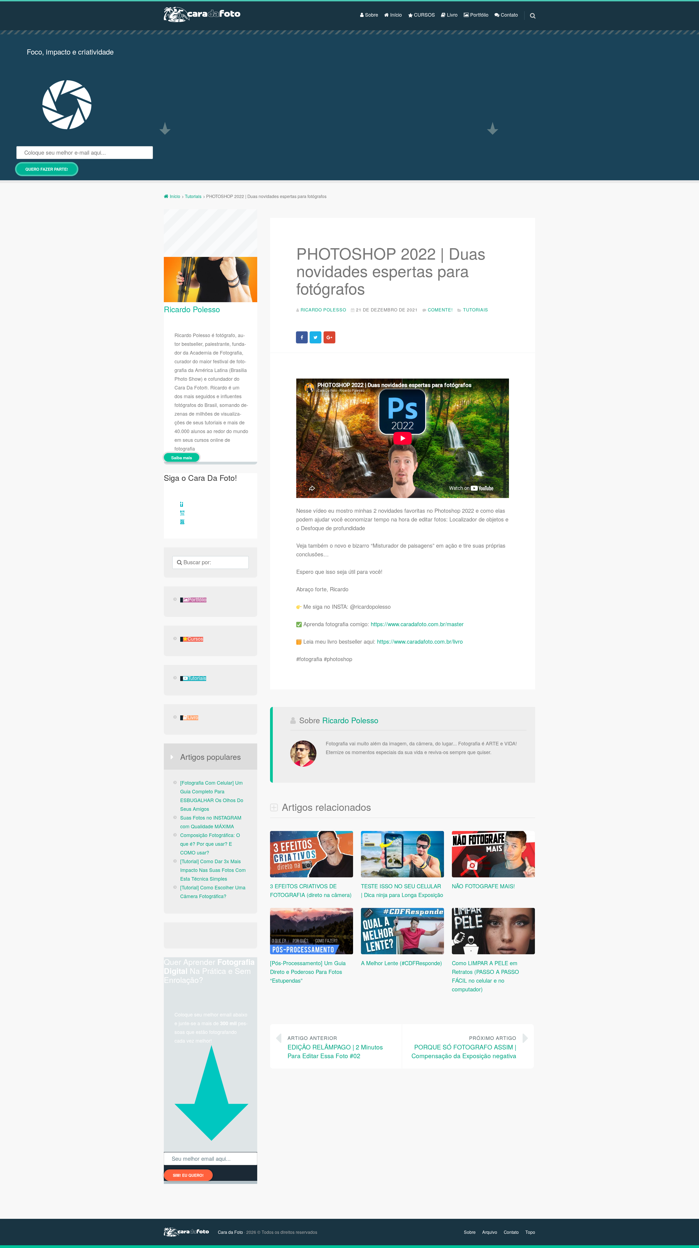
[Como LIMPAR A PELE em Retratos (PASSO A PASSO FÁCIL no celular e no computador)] (493, 952)
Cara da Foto (230, 1232)
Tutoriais (475, 310)
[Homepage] (202, 14)
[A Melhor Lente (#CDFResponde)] (402, 952)
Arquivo (489, 1232)
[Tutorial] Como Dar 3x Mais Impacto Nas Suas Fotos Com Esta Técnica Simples (213, 870)
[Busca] (527, 9)
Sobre (371, 14)
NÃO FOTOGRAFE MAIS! (483, 886)
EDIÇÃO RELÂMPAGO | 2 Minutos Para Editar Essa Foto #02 (335, 1047)
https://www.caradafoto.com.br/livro (420, 641)
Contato (508, 14)
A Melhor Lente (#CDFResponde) (401, 963)
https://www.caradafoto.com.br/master (417, 624)
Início (395, 14)
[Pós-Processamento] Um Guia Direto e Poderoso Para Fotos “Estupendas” (308, 971)
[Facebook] (181, 504)
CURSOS (424, 14)
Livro (452, 14)
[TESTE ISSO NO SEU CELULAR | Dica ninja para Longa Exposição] (402, 875)
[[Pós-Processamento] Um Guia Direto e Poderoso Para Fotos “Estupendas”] (311, 952)
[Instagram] (182, 521)
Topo (530, 1232)
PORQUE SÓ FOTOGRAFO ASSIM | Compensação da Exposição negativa (463, 1047)
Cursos (195, 639)
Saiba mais (181, 458)
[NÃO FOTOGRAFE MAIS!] (493, 875)
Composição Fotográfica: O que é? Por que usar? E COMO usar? (210, 844)
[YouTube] (182, 513)
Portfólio (478, 14)
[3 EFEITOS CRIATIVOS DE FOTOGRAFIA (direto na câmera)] (311, 875)
